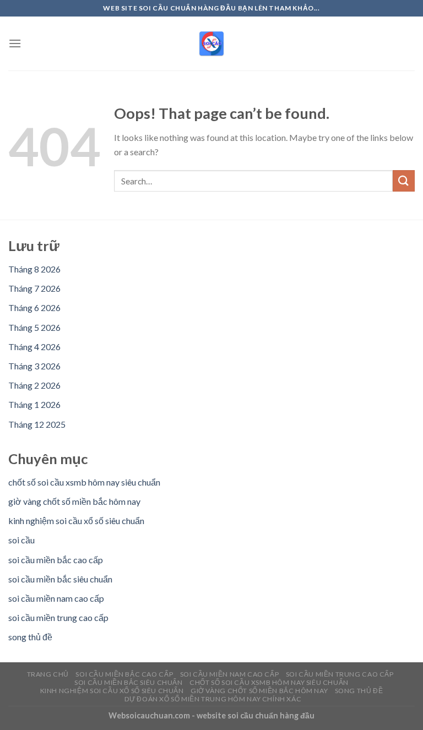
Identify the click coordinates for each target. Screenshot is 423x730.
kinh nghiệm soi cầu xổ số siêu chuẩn (76, 520)
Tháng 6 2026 (34, 307)
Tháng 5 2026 (34, 327)
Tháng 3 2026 (34, 366)
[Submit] (404, 181)
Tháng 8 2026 (34, 269)
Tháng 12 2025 (37, 424)
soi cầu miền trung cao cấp (58, 617)
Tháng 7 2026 (34, 288)
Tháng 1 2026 (34, 404)
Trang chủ (48, 674)
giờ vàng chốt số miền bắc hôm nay (74, 501)
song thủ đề (30, 636)
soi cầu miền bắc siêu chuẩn (60, 579)
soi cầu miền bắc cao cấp (55, 559)
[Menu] (14, 43)
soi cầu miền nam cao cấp (56, 598)
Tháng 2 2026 (34, 385)
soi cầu (21, 540)
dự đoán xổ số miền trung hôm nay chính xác (213, 699)
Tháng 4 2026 (34, 346)
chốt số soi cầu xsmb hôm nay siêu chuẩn (84, 482)
